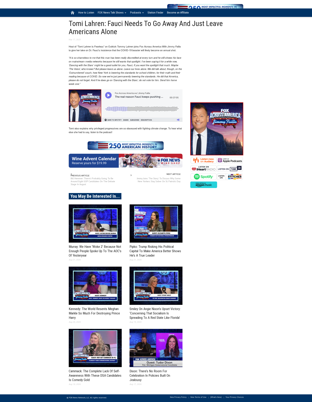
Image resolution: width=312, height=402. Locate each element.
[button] (240, 12)
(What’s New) (216, 397)
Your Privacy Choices (235, 397)
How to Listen (86, 12)
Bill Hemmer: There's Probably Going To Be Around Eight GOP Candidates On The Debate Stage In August (93, 181)
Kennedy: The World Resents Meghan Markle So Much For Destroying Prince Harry (94, 313)
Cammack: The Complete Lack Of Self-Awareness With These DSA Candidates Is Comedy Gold (95, 375)
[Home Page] (72, 12)
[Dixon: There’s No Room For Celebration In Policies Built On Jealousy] (156, 348)
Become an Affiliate (178, 12)
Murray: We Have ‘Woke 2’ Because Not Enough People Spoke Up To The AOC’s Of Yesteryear (95, 251)
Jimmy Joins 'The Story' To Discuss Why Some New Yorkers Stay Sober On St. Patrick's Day (159, 180)
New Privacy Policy (178, 397)
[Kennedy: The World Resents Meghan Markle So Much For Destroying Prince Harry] (95, 286)
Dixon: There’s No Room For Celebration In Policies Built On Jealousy (150, 375)
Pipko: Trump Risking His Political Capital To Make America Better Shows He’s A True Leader (155, 251)
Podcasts (134, 14)
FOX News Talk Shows (110, 14)
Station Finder (155, 12)
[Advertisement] (216, 71)
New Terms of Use (198, 397)
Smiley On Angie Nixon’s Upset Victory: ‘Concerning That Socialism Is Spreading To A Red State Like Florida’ (155, 313)
